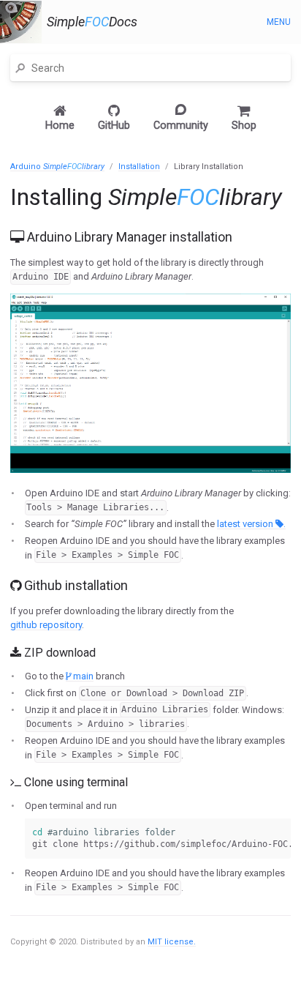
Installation (139, 166)
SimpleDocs (92, 21)
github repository (46, 624)
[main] (150, 566)
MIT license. (172, 942)
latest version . (251, 523)
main (82, 676)
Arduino (57, 166)
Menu (279, 22)
